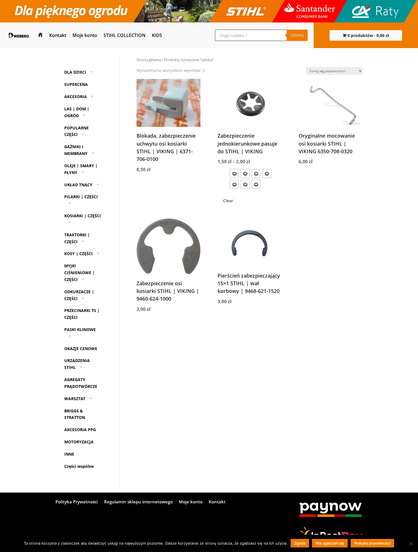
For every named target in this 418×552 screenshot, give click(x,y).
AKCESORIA (75, 96)
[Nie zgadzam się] (411, 543)
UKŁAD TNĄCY (78, 184)
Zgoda (299, 543)
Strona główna (148, 59)
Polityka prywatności (372, 543)
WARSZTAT (74, 398)
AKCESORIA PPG (80, 429)
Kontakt (57, 35)
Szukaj (297, 35)
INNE (69, 454)
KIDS (157, 35)
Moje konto (85, 35)
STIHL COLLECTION (125, 35)
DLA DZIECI (75, 72)
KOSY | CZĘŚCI (78, 254)
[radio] (234, 173)
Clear (228, 200)
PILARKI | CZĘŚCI (81, 196)
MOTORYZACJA (79, 442)
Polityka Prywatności (76, 502)
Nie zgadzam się (330, 543)
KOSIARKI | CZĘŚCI (82, 215)
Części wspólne (79, 466)
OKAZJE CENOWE (80, 348)
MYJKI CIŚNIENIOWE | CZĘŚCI (79, 272)
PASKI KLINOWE (80, 329)
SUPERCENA (76, 84)
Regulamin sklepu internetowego (138, 502)
